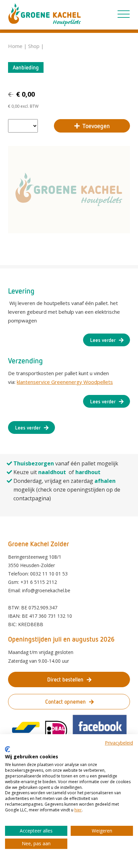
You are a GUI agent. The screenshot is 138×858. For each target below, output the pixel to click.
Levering (21, 290)
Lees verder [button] (103, 340)
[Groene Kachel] (44, 14)
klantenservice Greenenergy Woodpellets (65, 381)
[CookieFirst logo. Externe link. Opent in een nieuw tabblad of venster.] (7, 749)
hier (78, 810)
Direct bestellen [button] (65, 679)
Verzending (25, 360)
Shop (34, 46)
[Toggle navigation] (124, 13)
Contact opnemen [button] (65, 701)
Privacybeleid (119, 743)
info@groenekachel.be (46, 590)
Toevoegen (96, 126)
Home (15, 46)
